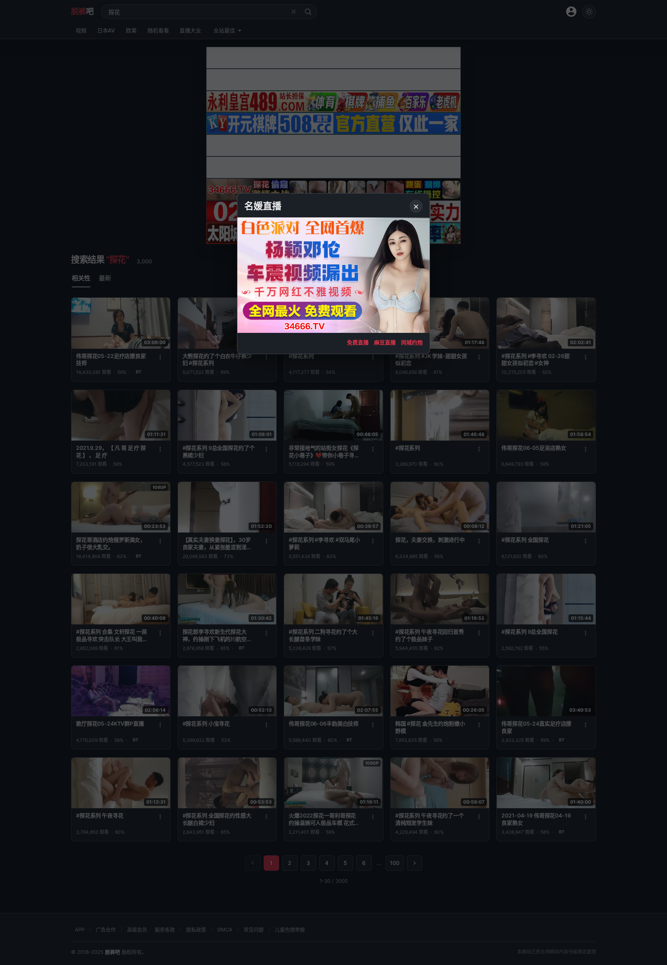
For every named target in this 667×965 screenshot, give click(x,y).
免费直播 (358, 342)
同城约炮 (412, 342)
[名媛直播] (333, 482)
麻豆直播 (385, 342)
